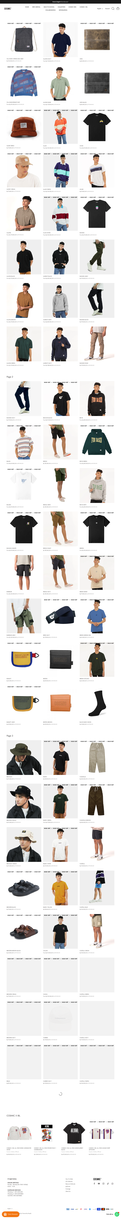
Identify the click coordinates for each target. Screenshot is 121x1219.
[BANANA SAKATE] (24, 529)
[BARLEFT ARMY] (24, 703)
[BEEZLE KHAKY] (60, 529)
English (99, 8)
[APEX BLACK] (97, 83)
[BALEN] (24, 442)
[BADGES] (97, 213)
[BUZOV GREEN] (60, 801)
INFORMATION (63, 10)
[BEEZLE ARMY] (60, 485)
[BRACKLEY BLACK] (24, 801)
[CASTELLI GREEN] (97, 975)
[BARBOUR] (24, 572)
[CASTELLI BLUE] (97, 888)
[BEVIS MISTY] (97, 485)
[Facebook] (94, 1183)
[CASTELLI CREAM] (97, 931)
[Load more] (60, 1094)
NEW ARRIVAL (36, 7)
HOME (27, 7)
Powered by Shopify (26, 1213)
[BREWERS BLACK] (24, 888)
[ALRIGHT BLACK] (60, 257)
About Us (68, 1191)
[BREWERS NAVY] (24, 1018)
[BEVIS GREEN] (97, 442)
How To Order (69, 1179)
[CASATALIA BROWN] (97, 801)
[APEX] (97, 39)
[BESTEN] (60, 659)
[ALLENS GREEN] (24, 343)
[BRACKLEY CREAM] (24, 844)
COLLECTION (61, 7)
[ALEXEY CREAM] (24, 170)
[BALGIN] (24, 485)
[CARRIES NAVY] (60, 1061)
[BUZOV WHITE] (60, 844)
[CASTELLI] (97, 844)
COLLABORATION (50, 10)
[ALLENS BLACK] (24, 257)
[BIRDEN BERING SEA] (97, 616)
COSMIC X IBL (84, 7)
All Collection (69, 1181)
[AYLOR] (97, 170)
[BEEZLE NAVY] (60, 572)
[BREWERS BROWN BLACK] (24, 931)
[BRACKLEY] (24, 757)
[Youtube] (99, 1183)
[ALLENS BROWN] (24, 300)
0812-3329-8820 (19, 1194)
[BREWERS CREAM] (24, 975)
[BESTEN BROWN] (60, 703)
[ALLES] (60, 126)
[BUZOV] (60, 757)
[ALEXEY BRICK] (24, 126)
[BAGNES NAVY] (24, 398)
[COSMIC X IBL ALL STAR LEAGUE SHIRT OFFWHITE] (101, 1133)
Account (107, 8)
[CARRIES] (60, 1018)
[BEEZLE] (60, 442)
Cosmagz (68, 1189)
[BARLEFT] (24, 659)
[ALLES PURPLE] (60, 170)
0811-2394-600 (19, 1192)
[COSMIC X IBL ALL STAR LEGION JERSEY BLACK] (74, 1133)
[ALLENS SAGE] (60, 83)
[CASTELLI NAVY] (97, 1018)
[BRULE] (24, 1061)
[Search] (113, 9)
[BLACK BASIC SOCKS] (97, 703)
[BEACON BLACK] (60, 398)
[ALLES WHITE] (60, 213)
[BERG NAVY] (60, 616)
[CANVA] (60, 975)
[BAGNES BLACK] (97, 300)
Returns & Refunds (70, 1184)
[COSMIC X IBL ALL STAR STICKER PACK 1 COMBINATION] (47, 1133)
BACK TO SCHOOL (49, 7)
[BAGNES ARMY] (97, 257)
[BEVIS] (97, 398)
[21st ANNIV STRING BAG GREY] (24, 39)
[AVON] (97, 126)
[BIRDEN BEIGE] (97, 572)
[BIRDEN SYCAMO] (97, 659)
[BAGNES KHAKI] (97, 343)
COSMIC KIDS (72, 7)
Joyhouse (68, 1186)
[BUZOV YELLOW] (60, 888)
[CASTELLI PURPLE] (97, 1061)
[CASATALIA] (97, 757)
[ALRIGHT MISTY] (60, 300)
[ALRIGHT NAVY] (60, 343)
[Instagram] (103, 1183)
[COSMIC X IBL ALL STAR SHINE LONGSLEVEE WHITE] (19, 1133)
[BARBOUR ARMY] (24, 616)
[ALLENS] (24, 213)
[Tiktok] (108, 1183)
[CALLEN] (60, 931)
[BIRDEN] (97, 529)
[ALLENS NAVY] (60, 39)
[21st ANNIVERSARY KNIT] (24, 83)
